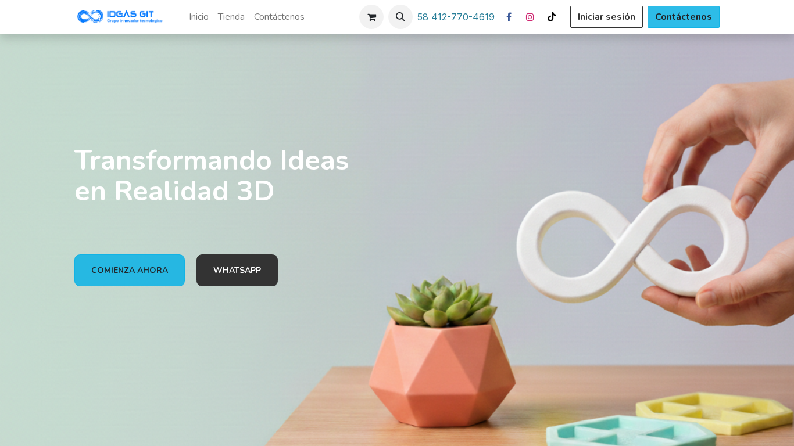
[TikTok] (551, 17)
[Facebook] (508, 17)
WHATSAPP (237, 270)
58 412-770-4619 (456, 17)
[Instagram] (530, 17)
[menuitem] (198, 16)
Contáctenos (683, 16)
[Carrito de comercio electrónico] (371, 17)
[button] (400, 17)
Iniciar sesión (606, 16)
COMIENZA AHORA (129, 270)
